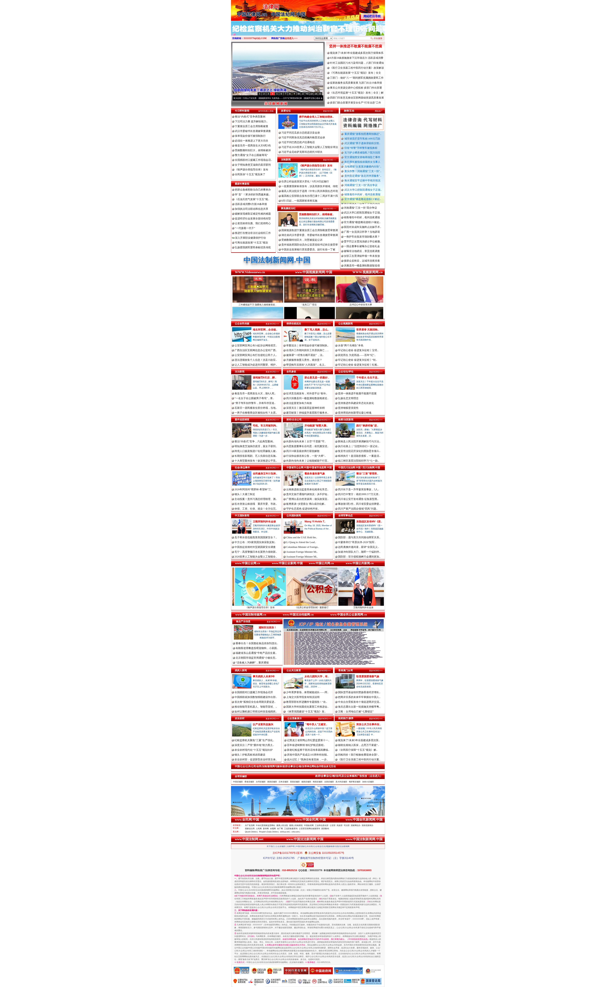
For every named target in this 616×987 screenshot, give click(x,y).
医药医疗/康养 (345, 718)
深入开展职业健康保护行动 (250, 237)
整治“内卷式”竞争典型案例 (250, 116)
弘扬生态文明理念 (348, 398)
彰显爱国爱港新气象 (367, 676)
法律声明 (291, 846)
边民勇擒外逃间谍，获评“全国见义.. (358, 547)
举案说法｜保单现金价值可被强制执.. (307, 345)
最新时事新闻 (242, 183)
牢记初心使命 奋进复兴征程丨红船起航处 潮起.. (315, 98)
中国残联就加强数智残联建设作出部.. (256, 697)
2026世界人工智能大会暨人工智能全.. (256, 556)
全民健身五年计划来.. (265, 473)
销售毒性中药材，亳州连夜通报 (362, 194)
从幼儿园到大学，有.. (316, 676)
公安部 (332, 825)
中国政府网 (309, 825)
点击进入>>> (291, 38)
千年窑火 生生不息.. (367, 377)
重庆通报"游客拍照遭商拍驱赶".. (362, 134)
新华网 (266, 828)
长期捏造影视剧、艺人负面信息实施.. (256, 456)
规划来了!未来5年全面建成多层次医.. (359, 740)
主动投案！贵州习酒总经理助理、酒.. (256, 499)
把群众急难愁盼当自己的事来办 (253, 189)
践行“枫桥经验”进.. (367, 425)
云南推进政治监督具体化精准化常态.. (307, 489)
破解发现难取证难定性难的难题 (253, 213)
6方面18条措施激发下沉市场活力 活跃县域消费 (356, 57)
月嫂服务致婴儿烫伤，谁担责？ (304, 360)
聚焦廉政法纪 (288, 208)
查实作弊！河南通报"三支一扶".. (362, 171)
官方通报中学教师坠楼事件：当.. (362, 235)
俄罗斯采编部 (354, 782)
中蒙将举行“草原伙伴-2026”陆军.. (357, 542)
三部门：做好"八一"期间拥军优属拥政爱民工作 (357, 77)
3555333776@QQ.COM (255, 38)
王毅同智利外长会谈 (264, 521)
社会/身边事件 (242, 467)
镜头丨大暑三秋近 (245, 494)
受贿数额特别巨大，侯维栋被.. (316, 214)
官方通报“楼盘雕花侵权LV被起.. (362, 199)
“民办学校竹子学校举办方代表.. (362, 230)
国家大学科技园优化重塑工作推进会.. (307, 706)
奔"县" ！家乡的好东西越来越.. (252, 194)
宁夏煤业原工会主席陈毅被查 (251, 126)
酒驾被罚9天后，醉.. (264, 377)
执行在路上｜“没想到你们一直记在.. (358, 446)
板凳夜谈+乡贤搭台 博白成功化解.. (305, 503)
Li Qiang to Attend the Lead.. (301, 542)
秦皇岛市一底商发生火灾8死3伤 (253, 145)
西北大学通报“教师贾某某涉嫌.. (362, 255)
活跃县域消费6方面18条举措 (251, 204)
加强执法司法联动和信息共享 (251, 209)
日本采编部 (283, 782)
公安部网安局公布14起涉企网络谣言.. (256, 345)
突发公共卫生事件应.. (368, 724)
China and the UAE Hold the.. (301, 537)
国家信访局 (250, 828)
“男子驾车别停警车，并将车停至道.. (255, 403)
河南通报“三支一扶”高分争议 (360, 185)
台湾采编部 (260, 782)
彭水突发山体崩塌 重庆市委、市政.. (256, 503)
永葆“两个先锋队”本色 (350, 345)
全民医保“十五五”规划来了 (250, 174)
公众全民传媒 (242, 323)
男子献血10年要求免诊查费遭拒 (362, 245)
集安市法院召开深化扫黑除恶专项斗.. (359, 451)
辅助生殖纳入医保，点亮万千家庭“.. (358, 745)
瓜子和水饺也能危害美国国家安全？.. (256, 537)
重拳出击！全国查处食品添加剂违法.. (257, 643)
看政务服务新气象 (314, 473)
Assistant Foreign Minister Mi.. (302, 551)
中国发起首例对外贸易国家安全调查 (255, 547)
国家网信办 (355, 825)
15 (320, 94)
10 (298, 94)
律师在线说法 (294, 323)
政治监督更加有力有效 (299, 403)
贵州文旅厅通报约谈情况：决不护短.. (307, 494)
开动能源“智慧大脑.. (316, 425)
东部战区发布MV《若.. (369, 521)
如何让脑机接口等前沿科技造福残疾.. (256, 711)
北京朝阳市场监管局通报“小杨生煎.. (256, 657)
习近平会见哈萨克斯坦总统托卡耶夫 (301, 152)
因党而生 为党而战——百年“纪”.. (357, 355)
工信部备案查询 (291, 828)
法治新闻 (239, 371)
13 (311, 94)
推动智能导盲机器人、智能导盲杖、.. (256, 706)
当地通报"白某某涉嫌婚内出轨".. (362, 166)
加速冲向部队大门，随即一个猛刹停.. (359, 551)
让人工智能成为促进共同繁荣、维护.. (256, 364)
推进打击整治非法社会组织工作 (253, 233)
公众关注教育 (294, 670)
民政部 (339, 825)
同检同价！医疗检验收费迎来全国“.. (358, 754)
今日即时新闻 (242, 110)
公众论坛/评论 (345, 371)
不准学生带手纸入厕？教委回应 (362, 264)
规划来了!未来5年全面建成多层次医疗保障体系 (356, 53)
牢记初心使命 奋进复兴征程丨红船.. (358, 364)
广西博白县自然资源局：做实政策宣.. (307, 499)
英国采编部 (295, 782)
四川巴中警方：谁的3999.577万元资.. (359, 494)
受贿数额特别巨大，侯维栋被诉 (253, 150)
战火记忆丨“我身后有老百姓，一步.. (307, 759)
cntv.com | (295, 832)
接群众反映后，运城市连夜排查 (362, 221)
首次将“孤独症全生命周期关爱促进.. (255, 702)
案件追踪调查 (242, 419)
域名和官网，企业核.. (265, 329)
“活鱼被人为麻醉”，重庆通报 (252, 662)
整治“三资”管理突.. (367, 473)
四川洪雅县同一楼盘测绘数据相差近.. (307, 398)
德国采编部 (306, 782)
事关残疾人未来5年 (264, 676)
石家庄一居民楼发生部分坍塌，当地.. (256, 408)
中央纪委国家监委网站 (265, 825)
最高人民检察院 (296, 825)
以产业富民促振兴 (263, 724)
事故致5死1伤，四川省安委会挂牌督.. (359, 503)
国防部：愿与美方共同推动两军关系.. (359, 537)
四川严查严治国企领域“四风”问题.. (357, 508)
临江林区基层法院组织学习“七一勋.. (358, 460)
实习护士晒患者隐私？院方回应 (362, 152)
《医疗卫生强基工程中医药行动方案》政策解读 (357, 67)
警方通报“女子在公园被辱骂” (251, 155)
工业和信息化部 (321, 825)
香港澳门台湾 (345, 670)
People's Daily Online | (269, 832)
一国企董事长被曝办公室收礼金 (362, 206)
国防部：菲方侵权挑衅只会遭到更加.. (359, 556)
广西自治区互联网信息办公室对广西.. (256, 350)
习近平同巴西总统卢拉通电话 (298, 142)
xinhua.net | (285, 832)
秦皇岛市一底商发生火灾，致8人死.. (255, 393)
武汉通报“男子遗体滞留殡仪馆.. (362, 143)
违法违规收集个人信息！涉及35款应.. (256, 360)
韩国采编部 (317, 782)
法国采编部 (329, 782)
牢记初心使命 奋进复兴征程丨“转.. (357, 360)
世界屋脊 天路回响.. (367, 329)
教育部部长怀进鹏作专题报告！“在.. (306, 702)
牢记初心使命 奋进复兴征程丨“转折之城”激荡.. (270, 98)
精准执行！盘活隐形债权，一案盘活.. (359, 456)
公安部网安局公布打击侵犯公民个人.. (256, 355)
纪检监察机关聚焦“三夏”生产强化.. (254, 740)
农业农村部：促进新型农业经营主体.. (256, 759)
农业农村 (239, 718)
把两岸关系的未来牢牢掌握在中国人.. (359, 697)
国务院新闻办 (367, 825)
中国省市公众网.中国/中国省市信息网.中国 (309, 467)
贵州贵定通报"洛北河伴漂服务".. (362, 175)
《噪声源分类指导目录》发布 (251, 169)
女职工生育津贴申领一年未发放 (362, 216)
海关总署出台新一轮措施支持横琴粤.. (359, 706)
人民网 (259, 828)
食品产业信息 (243, 621)
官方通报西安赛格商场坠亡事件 (362, 157)
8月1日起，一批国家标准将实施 (299, 200)
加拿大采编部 (368, 782)
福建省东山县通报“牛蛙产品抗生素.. (256, 653)
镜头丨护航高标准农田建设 (250, 754)
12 (307, 94)
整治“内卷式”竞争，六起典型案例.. (254, 441)
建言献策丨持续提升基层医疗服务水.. (307, 412)
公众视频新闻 (345, 323)
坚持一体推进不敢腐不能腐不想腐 (355, 46)
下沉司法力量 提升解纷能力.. (251, 121)
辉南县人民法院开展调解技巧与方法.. (359, 441)
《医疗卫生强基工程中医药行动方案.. (359, 759)
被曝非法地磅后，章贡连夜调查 (362, 211)
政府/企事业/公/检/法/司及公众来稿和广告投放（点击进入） (349, 776)
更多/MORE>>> (329, 111)
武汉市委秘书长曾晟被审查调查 (253, 131)
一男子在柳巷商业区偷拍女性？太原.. (256, 412)
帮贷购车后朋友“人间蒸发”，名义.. (306, 364)
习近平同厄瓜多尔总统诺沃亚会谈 (300, 132)
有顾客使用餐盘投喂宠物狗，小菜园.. (257, 648)
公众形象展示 (294, 718)
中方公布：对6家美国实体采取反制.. (255, 542)
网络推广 (379, 111)
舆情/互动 (349, 110)
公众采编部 (280, 846)
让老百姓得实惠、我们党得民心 (253, 223)
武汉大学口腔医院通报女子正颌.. (363, 189)
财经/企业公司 (294, 419)
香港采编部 (249, 782)
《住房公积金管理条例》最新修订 (233, 607)
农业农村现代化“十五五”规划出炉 (254, 750)
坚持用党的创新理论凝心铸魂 (354, 412)
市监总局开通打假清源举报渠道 (362, 240)
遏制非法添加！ (268, 627)
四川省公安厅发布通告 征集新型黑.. (358, 499)
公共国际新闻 (294, 515)
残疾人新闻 (241, 670)
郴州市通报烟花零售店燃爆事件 (362, 259)
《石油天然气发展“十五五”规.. (252, 199)
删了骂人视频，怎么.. (316, 329)
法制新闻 (286, 159)
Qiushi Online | (251, 832)
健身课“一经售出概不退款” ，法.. (305, 355)
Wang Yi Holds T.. (314, 521)
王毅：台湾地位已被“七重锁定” (356, 711)
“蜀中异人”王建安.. (316, 724)
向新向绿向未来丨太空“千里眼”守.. (306, 441)
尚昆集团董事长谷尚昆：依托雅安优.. (307, 446)
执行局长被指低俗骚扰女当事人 (362, 161)
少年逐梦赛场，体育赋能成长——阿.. (307, 692)
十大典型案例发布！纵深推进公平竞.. (256, 460)
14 (316, 94)
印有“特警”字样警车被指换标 (360, 148)
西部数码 (325, 828)
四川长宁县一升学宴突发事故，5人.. (358, 489)
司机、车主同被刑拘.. (265, 425)
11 (303, 94)
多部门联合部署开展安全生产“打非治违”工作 (355, 102)
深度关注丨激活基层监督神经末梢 (305, 408)
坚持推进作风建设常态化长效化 (356, 403)
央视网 (273, 828)
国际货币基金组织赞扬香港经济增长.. (359, 692)
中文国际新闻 (242, 515)
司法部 (347, 825)
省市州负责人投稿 (266, 111)
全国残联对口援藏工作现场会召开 (254, 692)
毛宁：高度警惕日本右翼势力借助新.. (256, 551)
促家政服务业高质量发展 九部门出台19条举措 (356, 82)
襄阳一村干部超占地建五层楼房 (362, 250)
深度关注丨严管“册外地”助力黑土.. (254, 745)
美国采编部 (272, 782)
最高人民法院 (282, 825)
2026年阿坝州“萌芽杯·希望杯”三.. (253, 489)
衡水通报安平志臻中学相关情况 (362, 180)
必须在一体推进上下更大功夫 (251, 140)
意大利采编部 (341, 782)
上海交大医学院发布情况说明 (303, 697)
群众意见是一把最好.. (316, 377)
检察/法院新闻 (345, 419)
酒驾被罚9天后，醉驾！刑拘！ (336, 607)
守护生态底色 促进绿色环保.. (302, 508)
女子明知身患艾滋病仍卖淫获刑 (253, 164)
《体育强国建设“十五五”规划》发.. (306, 711)
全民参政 (291, 371)
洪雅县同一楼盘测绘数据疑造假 (362, 226)
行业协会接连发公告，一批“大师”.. (306, 456)
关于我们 (270, 846)
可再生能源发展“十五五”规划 (251, 242)
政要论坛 (286, 110)
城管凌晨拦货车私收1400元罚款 (362, 138)
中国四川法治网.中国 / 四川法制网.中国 (359, 467)
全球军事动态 (345, 515)
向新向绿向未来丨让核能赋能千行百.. (307, 460)
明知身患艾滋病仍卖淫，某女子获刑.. (256, 446)
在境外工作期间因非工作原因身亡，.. (307, 350)
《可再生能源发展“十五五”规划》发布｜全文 (355, 72)
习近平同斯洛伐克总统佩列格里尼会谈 (303, 137)
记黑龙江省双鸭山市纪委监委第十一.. (308, 740)
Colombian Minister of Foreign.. (302, 547)
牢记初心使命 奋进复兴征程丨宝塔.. (358, 350)
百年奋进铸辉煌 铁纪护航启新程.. (306, 745)
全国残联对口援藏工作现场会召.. (253, 160)
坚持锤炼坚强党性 (348, 408)
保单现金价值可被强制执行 (250, 135)
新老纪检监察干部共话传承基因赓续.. (308, 750)
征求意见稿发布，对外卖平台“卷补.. (306, 393)
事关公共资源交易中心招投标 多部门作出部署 (356, 87)
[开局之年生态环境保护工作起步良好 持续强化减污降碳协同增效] (308, 32)
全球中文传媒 (257, 9)
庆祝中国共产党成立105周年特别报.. (307, 754)
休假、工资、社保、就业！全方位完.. (256, 508)
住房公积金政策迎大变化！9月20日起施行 (305, 181)
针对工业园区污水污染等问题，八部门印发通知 (357, 62)
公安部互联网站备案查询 (309, 828)
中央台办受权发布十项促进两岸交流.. (359, 702)
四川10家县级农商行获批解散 (303, 451)
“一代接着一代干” (245, 228)
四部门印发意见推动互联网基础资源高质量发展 (357, 97)
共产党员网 (250, 825)
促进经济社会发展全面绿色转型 (253, 218)
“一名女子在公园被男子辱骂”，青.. (254, 398)
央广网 (280, 828)
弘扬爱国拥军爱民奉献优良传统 (253, 247)
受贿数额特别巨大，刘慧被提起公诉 (301, 239)
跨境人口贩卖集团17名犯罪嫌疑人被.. (256, 451)
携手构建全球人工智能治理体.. (316, 116)
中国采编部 (238, 782)
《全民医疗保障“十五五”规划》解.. (357, 750)
